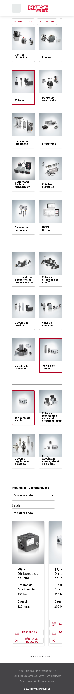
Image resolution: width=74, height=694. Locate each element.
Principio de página (39, 656)
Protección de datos (46, 671)
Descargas (29, 632)
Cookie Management (44, 681)
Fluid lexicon (26, 681)
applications (23, 21)
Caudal (16, 505)
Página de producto (31, 640)
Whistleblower (54, 676)
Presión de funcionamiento (30, 487)
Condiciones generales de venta (29, 676)
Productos (46, 21)
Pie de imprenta (26, 671)
